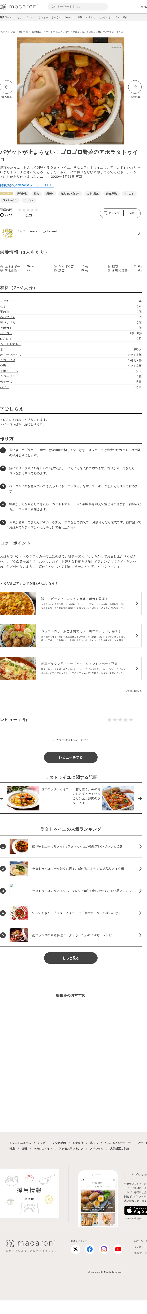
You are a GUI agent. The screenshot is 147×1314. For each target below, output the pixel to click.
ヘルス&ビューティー (118, 1142)
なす (19, 17)
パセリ (4, 387)
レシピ (42, 1142)
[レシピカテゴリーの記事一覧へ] (6, 193)
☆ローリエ (7, 376)
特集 (12, 1148)
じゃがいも (105, 17)
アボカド (6, 327)
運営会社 (139, 1253)
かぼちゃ (43, 17)
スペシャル (96, 1148)
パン (116, 17)
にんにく (6, 338)
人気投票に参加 (119, 1148)
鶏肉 (125, 17)
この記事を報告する (133, 691)
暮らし (94, 1142)
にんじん (90, 17)
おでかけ (78, 1142)
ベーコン (6, 333)
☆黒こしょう (9, 371)
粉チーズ (6, 381)
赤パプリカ (7, 317)
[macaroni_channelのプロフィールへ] (71, 233)
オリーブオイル (10, 354)
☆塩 (3, 365)
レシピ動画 (59, 1142)
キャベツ (69, 17)
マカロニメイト (43, 1148)
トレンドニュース (20, 1142)
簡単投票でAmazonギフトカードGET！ (27, 185)
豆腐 (80, 17)
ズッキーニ (7, 301)
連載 (24, 1148)
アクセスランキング (71, 1148)
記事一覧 (139, 1240)
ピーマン (30, 17)
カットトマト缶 (10, 344)
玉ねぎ (4, 311)
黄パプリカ (7, 322)
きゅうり (56, 17)
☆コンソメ (7, 360)
